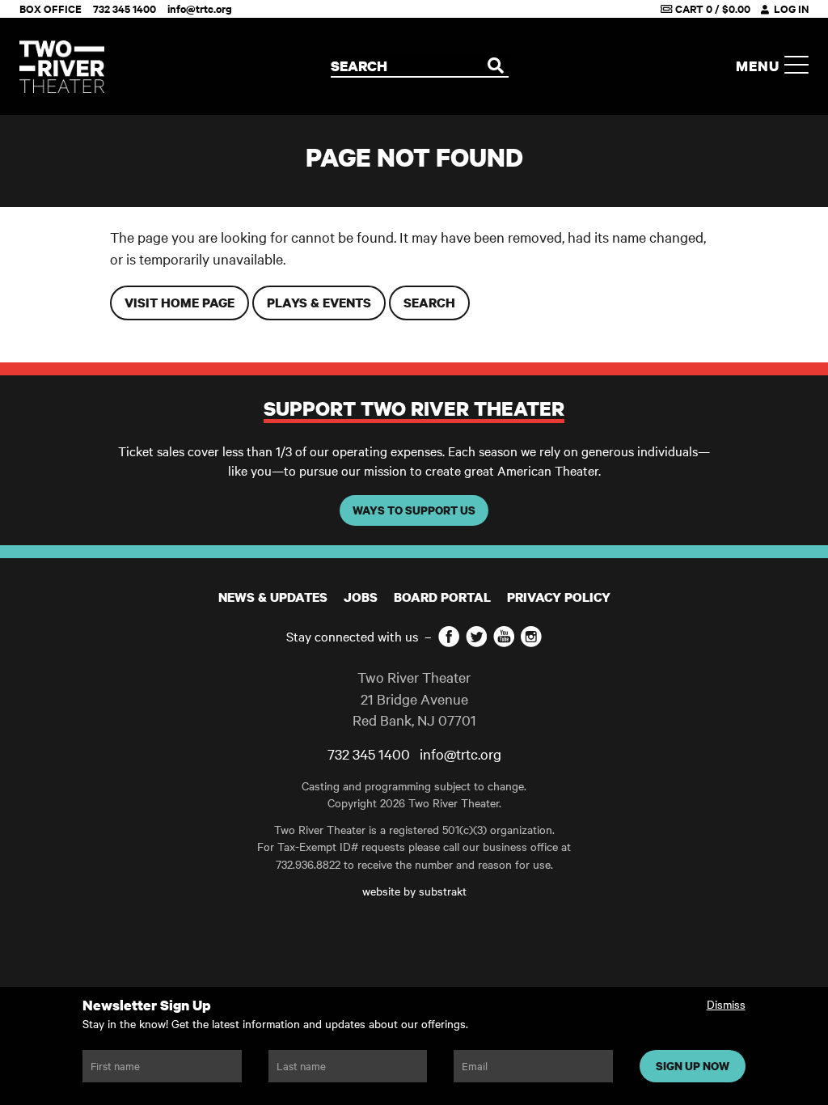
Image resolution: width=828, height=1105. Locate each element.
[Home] (61, 66)
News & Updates (272, 597)
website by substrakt (414, 891)
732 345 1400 (124, 8)
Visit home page (179, 302)
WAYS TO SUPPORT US (414, 510)
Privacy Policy (558, 597)
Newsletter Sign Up (146, 1005)
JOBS (361, 597)
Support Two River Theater (414, 408)
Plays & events (319, 302)
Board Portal (442, 597)
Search (429, 302)
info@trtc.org (199, 8)
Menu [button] (760, 66)
